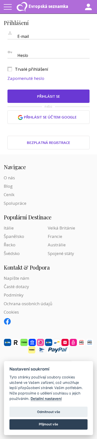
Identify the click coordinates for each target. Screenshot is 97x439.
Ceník (9, 194)
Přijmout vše (48, 424)
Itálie (9, 228)
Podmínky (14, 295)
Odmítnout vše (48, 412)
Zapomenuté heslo (25, 78)
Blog (8, 186)
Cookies (11, 312)
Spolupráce (15, 203)
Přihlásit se (48, 96)
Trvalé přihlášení (31, 69)
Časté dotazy (16, 286)
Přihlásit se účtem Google (50, 117)
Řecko (9, 245)
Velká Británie (61, 228)
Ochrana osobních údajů (28, 303)
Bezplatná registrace (48, 142)
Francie (55, 236)
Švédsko (12, 253)
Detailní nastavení (46, 398)
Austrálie (57, 245)
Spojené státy (61, 253)
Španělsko (14, 236)
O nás (9, 178)
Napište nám (16, 278)
